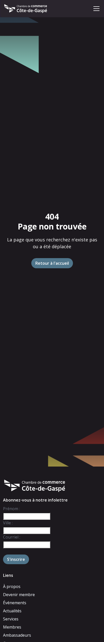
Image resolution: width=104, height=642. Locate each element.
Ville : (8, 523)
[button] (96, 9)
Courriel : (11, 537)
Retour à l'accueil (52, 263)
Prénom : (11, 508)
